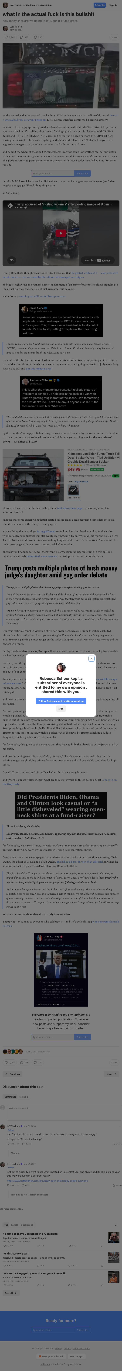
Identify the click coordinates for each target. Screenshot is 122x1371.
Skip (61, 708)
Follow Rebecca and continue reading (61, 701)
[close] (91, 658)
